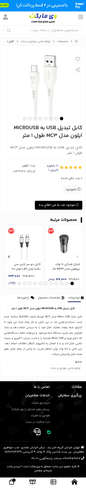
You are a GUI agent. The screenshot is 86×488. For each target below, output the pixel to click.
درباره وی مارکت (40, 403)
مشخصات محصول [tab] (49, 297)
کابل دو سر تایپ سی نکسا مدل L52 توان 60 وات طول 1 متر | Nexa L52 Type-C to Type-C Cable (25, 266)
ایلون (25, 165)
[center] (9, 30)
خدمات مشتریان (37, 395)
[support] (37, 433)
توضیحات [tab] (74, 297)
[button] (77, 257)
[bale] (48, 433)
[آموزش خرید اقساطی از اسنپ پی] (43, 5)
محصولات (62, 42)
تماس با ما (42, 387)
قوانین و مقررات (40, 415)
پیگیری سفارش (70, 395)
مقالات (77, 387)
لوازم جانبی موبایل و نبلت (35, 42)
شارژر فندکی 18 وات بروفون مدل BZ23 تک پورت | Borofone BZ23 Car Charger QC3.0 (66, 266)
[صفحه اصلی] (76, 42)
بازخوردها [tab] (23, 297)
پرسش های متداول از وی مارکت (31, 409)
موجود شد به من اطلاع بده (57, 205)
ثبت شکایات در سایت (37, 422)
